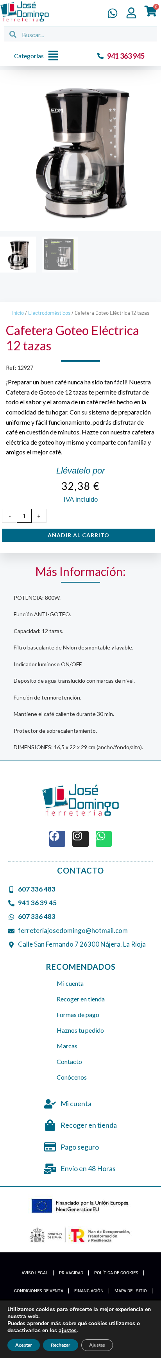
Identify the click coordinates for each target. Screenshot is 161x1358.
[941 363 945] (100, 56)
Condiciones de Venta (38, 1290)
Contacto (69, 1061)
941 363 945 (126, 56)
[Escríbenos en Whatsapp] (112, 13)
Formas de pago (78, 1014)
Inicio (18, 313)
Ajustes (97, 1345)
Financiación (89, 1290)
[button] (38, 56)
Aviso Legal (34, 1272)
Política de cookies (116, 1272)
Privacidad (71, 1272)
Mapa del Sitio (130, 1290)
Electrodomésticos (49, 313)
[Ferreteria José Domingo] (24, 11)
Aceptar (23, 1345)
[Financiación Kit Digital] (80, 1206)
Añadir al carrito (78, 535)
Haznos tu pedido (80, 1030)
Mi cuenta (70, 983)
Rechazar (60, 1345)
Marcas (67, 1045)
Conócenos (72, 1077)
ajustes (68, 1330)
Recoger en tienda (81, 999)
